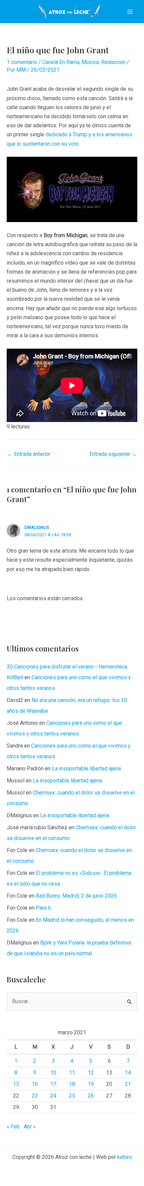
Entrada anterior (29, 454)
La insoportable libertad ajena (86, 768)
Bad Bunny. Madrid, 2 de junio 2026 (76, 896)
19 (91, 1084)
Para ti (43, 908)
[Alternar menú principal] (130, 11)
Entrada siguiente (113, 454)
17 (53, 1084)
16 (35, 1084)
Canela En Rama (60, 62)
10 (53, 1072)
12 (91, 1072)
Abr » (30, 1126)
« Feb (13, 1126)
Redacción (113, 62)
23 (35, 1096)
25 (72, 1096)
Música (90, 62)
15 (16, 1084)
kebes (124, 1157)
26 (91, 1096)
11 (72, 1072)
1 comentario (22, 62)
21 (128, 1084)
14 (128, 1072)
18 (72, 1084)
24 (53, 1096)
